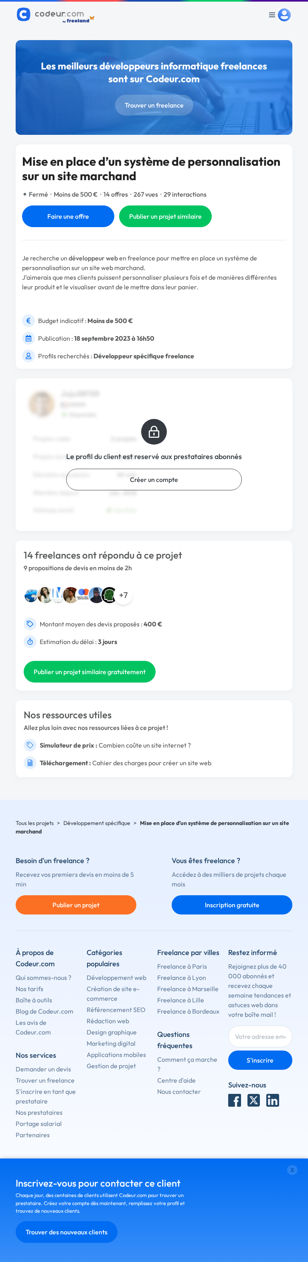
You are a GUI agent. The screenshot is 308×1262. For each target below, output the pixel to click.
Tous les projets (35, 823)
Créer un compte (154, 480)
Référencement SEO (116, 1010)
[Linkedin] (272, 1100)
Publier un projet (76, 905)
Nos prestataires (39, 1112)
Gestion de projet (111, 1066)
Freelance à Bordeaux (188, 1011)
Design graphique (112, 1032)
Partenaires (33, 1135)
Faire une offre (68, 216)
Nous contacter (179, 1091)
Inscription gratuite (232, 905)
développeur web (93, 258)
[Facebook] (234, 1100)
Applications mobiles (116, 1055)
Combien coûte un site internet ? (145, 745)
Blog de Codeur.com (44, 1011)
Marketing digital (111, 1043)
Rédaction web (108, 1021)
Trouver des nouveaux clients (66, 1232)
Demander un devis (43, 1069)
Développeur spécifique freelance (143, 356)
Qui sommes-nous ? (43, 977)
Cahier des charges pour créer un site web (151, 763)
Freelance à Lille (180, 1000)
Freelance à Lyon (181, 977)
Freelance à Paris (182, 966)
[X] (253, 1100)
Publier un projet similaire (165, 216)
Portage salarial (39, 1124)
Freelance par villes (188, 952)
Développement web (116, 977)
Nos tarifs (29, 989)
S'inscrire (260, 1060)
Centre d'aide (176, 1080)
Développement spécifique (96, 823)
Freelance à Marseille (188, 989)
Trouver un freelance (154, 105)
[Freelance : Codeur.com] (57, 15)
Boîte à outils (34, 1000)
